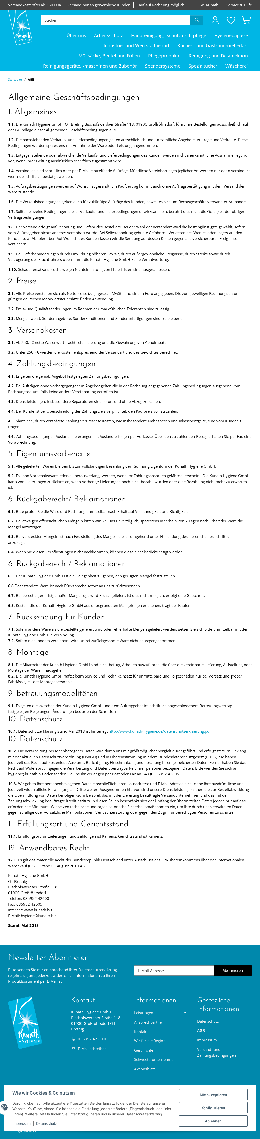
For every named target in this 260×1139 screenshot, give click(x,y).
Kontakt (141, 1031)
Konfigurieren (213, 1108)
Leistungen (143, 1012)
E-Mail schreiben (92, 1048)
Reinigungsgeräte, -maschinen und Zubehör (90, 66)
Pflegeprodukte (164, 56)
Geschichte (143, 1050)
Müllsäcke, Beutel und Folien (109, 56)
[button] (215, 20)
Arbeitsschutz (108, 35)
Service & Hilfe (239, 4)
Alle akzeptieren (213, 1094)
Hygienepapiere (231, 35)
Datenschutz (46, 1123)
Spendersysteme (163, 66)
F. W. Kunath (207, 4)
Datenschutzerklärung (97, 969)
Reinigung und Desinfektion (218, 56)
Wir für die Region (150, 1040)
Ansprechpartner (148, 1022)
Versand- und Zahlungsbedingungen (216, 1052)
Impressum (21, 1123)
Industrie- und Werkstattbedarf (136, 45)
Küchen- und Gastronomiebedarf (212, 45)
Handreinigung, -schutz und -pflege (168, 35)
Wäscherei (236, 66)
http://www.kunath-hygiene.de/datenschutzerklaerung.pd (159, 731)
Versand (29, 1131)
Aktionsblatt (144, 1068)
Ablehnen (213, 1121)
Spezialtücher (203, 66)
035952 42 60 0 (92, 1038)
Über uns (76, 35)
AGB (201, 1030)
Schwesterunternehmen (155, 1059)
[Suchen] (196, 20)
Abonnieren (237, 971)
